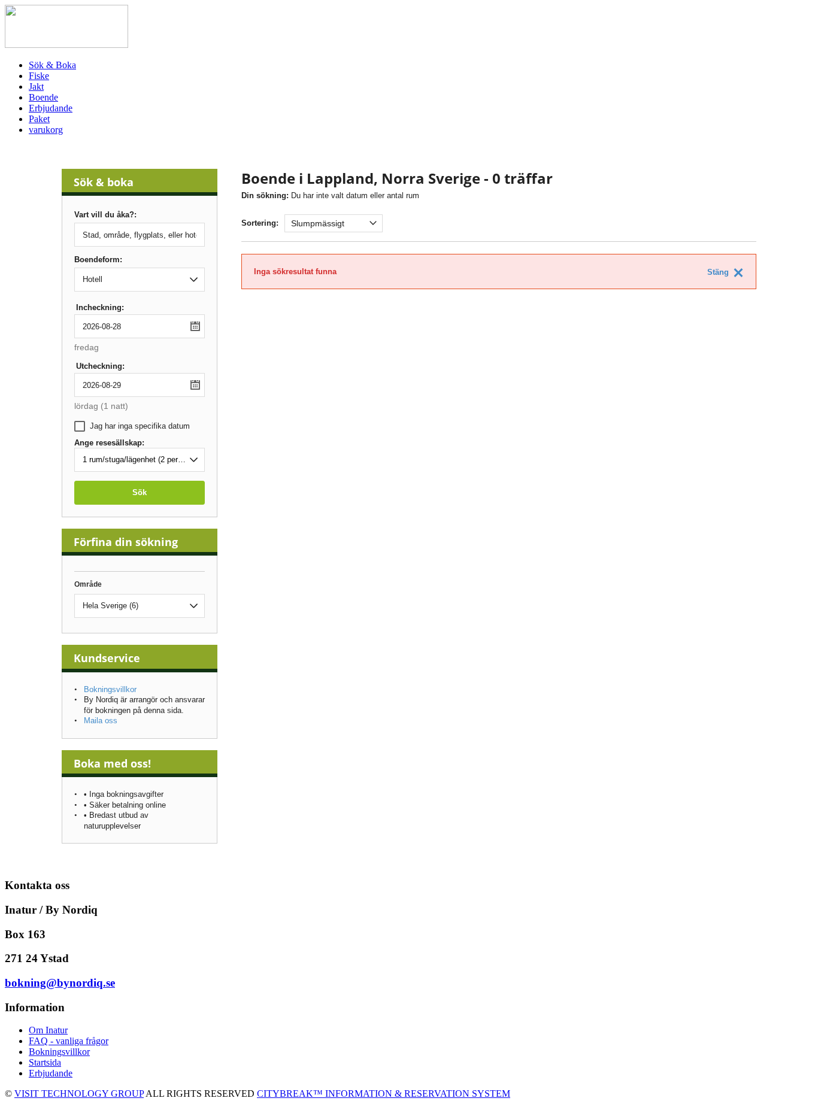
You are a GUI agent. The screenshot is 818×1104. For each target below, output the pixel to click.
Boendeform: (98, 260)
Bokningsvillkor (110, 689)
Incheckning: (100, 307)
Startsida (45, 1062)
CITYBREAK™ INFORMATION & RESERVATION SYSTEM (383, 1093)
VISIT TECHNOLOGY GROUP (79, 1093)
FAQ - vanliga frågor (68, 1041)
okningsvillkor (62, 1052)
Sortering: (259, 223)
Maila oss (100, 720)
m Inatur (52, 1030)
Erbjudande (50, 1073)
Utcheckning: (100, 366)
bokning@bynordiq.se (60, 982)
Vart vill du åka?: (105, 215)
